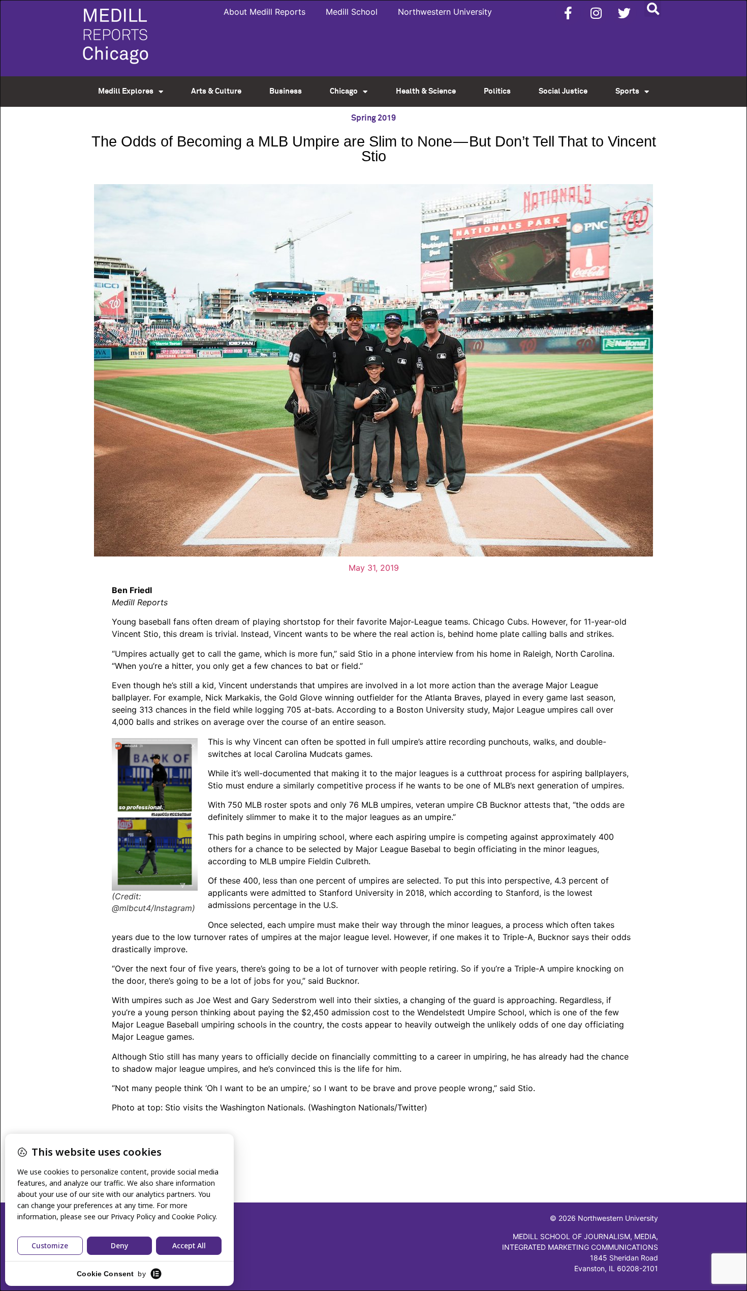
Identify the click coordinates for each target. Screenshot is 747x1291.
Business (285, 91)
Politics (497, 91)
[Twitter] (624, 12)
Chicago (344, 91)
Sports (627, 91)
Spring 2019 (373, 118)
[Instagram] (596, 12)
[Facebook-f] (568, 12)
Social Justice (563, 91)
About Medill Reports (264, 12)
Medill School (352, 12)
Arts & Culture (216, 91)
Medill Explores (125, 91)
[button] (652, 8)
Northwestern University (445, 12)
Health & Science (426, 91)
